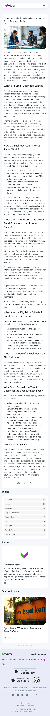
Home (4, 659)
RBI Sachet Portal (30, 691)
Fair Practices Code (35, 687)
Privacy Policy (23, 687)
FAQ (3, 664)
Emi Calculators (19, 691)
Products (13, 659)
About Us (23, 659)
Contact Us (34, 659)
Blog (43, 659)
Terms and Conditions (10, 687)
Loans (45, 687)
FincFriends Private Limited (25, 705)
